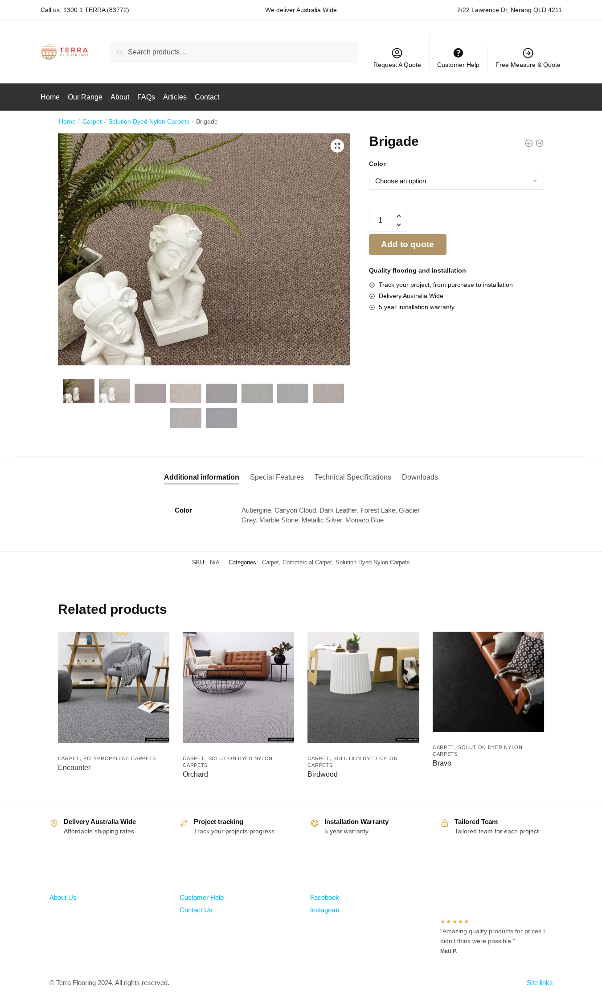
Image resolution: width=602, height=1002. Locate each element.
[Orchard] (238, 687)
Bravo (442, 763)
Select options (113, 793)
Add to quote (407, 244)
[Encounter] (113, 687)
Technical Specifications (353, 477)
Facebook (324, 897)
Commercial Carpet (307, 562)
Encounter (74, 767)
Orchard (195, 774)
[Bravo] (488, 682)
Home (67, 121)
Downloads (420, 477)
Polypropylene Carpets (119, 758)
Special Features (277, 477)
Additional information (201, 477)
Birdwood (322, 774)
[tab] (201, 470)
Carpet (92, 121)
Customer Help (202, 897)
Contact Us (196, 910)
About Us (63, 897)
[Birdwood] (363, 687)
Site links (540, 982)
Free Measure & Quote (528, 64)
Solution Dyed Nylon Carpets (148, 121)
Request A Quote (397, 64)
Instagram (325, 910)
